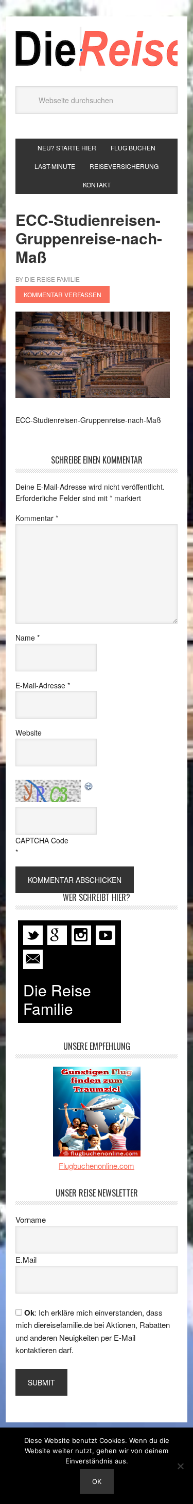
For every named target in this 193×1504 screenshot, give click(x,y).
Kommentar (36, 518)
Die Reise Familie (96, 49)
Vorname (30, 1219)
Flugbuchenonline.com (96, 1165)
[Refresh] (89, 785)
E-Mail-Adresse (42, 685)
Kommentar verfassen (62, 294)
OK (96, 1481)
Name (27, 637)
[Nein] (180, 1466)
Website (28, 732)
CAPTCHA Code (41, 840)
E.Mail (26, 1259)
